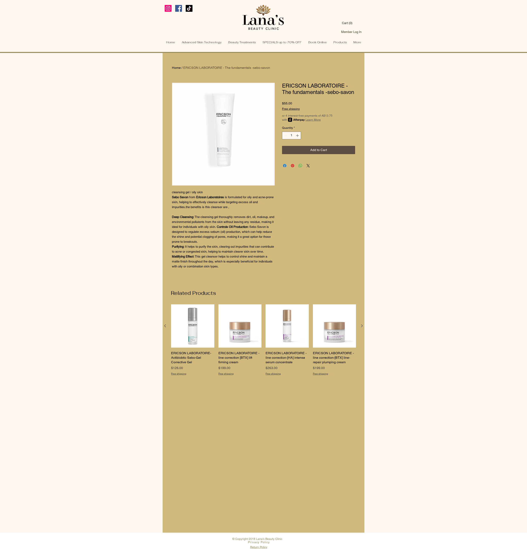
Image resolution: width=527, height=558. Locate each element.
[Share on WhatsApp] (300, 165)
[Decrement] (285, 135)
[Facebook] (178, 8)
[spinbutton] (291, 135)
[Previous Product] (165, 325)
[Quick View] (192, 326)
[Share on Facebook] (284, 165)
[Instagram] (168, 8)
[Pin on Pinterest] (292, 165)
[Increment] (297, 135)
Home (176, 68)
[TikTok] (189, 8)
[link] (352, 23)
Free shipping (291, 108)
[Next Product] (361, 325)
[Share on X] (308, 165)
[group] (263, 342)
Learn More (313, 119)
